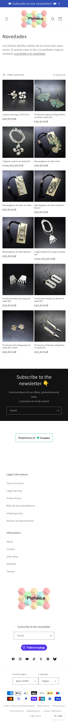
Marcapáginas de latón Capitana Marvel (49, 206)
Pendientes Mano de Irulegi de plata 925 (16, 299)
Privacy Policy (14, 498)
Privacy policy (59, 706)
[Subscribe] (57, 410)
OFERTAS (11, 564)
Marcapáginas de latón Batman (16, 252)
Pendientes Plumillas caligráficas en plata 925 (49, 346)
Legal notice (35, 716)
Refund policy (44, 706)
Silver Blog (12, 556)
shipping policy (15, 513)
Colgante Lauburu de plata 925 (16, 161)
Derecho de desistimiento (20, 520)
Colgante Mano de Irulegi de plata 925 (49, 253)
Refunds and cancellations (21, 505)
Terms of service (15, 483)
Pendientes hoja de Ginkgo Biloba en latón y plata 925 (49, 115)
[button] (6, 19)
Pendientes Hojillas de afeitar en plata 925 (49, 299)
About (10, 541)
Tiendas (11, 571)
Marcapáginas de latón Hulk (47, 161)
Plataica (13, 706)
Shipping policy (33, 711)
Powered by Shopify (26, 706)
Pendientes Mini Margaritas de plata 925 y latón (16, 346)
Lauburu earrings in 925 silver (15, 114)
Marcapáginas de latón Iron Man (17, 205)
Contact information (52, 711)
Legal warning (14, 490)
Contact (11, 549)
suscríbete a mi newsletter (29, 53)
